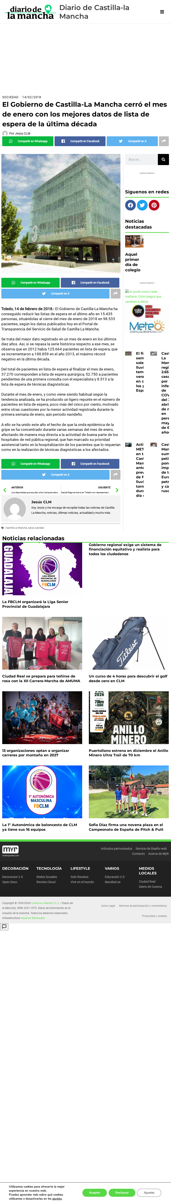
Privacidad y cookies (154, 916)
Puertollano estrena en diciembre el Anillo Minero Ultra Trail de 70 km (128, 753)
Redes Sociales (47, 877)
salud (31, 527)
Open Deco (9, 882)
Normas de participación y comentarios (143, 905)
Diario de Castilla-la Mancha (94, 11)
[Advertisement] (85, 57)
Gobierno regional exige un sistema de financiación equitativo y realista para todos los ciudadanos (125, 549)
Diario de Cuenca (150, 886)
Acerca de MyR (158, 853)
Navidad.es (112, 882)
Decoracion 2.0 (12, 877)
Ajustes (149, 1193)
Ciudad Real (147, 881)
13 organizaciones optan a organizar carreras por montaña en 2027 (35, 753)
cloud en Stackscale (33, 918)
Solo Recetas (79, 877)
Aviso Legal (108, 905)
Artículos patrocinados (116, 848)
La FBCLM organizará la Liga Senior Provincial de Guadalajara (35, 604)
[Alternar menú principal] (162, 11)
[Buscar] (163, 159)
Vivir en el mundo (82, 882)
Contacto (138, 853)
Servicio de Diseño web (151, 848)
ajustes (57, 1199)
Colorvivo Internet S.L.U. (45, 903)
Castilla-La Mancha (16, 527)
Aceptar (94, 1193)
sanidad (39, 527)
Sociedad (10, 97)
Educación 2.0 (114, 877)
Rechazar (122, 1193)
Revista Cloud (46, 882)
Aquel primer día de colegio (132, 262)
